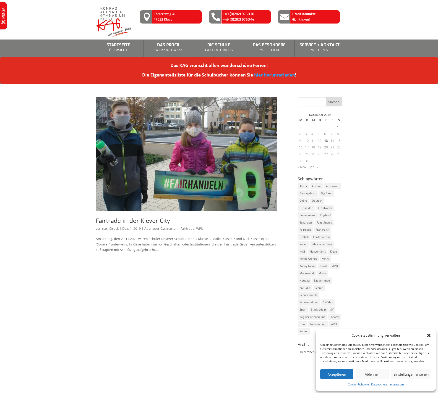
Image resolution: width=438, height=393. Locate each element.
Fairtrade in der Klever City (133, 220)
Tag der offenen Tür (312, 317)
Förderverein (321, 237)
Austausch (332, 186)
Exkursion (306, 222)
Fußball (304, 237)
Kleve (333, 251)
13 (326, 140)
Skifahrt (328, 302)
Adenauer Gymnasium (161, 228)
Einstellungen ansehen (411, 374)
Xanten (304, 331)
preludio (305, 288)
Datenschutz (379, 384)
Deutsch (317, 201)
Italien (303, 244)
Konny (325, 259)
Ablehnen (372, 374)
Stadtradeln (318, 309)
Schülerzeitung (309, 302)
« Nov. (302, 167)
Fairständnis (324, 222)
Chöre (303, 201)
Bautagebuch (308, 193)
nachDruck (110, 228)
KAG (302, 251)
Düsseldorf (306, 208)
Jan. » (314, 167)
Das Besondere (269, 47)
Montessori (307, 273)
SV (332, 309)
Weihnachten (318, 324)
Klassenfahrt (318, 251)
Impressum (396, 384)
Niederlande (322, 280)
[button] (429, 335)
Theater (334, 317)
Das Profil (168, 47)
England (325, 215)
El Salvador (325, 208)
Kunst (323, 266)
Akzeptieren (337, 374)
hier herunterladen (274, 75)
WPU (199, 228)
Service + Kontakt (320, 47)
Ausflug (316, 186)
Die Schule (219, 47)
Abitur (303, 186)
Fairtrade (187, 228)
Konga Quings (308, 259)
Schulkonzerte (309, 295)
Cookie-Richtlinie (358, 384)
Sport (303, 309)
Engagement (308, 215)
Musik (322, 273)
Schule (319, 288)
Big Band (326, 193)
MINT (334, 266)
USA (302, 324)
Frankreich (322, 230)
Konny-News (307, 266)
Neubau (305, 280)
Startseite (118, 47)
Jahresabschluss (322, 244)
